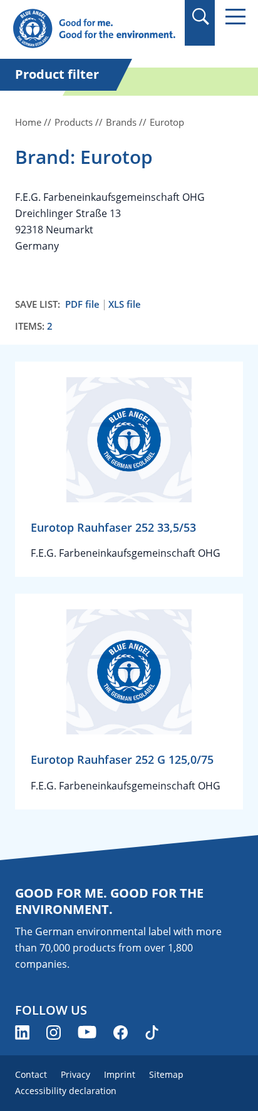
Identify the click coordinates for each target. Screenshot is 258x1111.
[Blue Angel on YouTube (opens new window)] (87, 1032)
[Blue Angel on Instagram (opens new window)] (53, 1032)
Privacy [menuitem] (75, 1074)
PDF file (82, 304)
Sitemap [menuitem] (166, 1074)
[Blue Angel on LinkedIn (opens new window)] (22, 1032)
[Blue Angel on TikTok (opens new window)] (152, 1032)
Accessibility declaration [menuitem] (65, 1091)
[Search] (200, 16)
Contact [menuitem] (31, 1074)
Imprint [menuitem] (119, 1074)
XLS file (124, 304)
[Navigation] (235, 16)
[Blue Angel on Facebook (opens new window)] (120, 1032)
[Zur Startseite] (94, 29)
